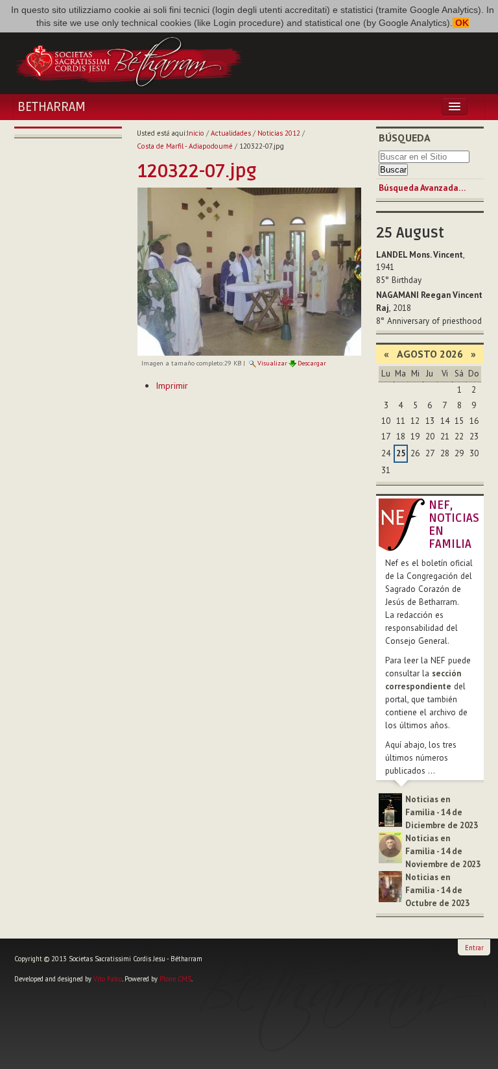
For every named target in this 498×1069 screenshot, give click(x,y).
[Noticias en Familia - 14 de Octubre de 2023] (390, 885)
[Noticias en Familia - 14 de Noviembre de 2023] (390, 846)
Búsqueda (405, 137)
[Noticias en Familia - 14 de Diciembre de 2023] (390, 809)
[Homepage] (128, 60)
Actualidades (231, 133)
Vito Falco (107, 978)
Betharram (52, 107)
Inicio (195, 133)
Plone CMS (175, 978)
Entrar (474, 947)
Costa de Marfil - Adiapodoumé (185, 146)
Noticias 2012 (278, 133)
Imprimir (172, 385)
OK (461, 23)
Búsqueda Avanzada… (422, 187)
